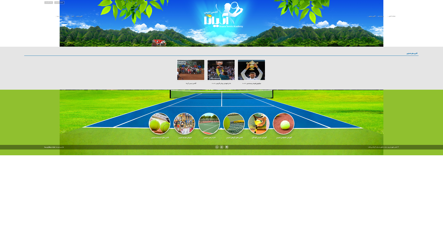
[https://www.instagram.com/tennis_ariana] (227, 147)
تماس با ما (59, 16)
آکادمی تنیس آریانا (191, 83)
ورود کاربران (49, 2)
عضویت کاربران (59, 2)
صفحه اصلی (392, 16)
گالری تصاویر (372, 16)
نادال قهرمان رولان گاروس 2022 (221, 83)
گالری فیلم (79, 16)
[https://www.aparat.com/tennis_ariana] (222, 147)
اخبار (72, 16)
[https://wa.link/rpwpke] (217, 147)
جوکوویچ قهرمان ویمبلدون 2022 (251, 83)
